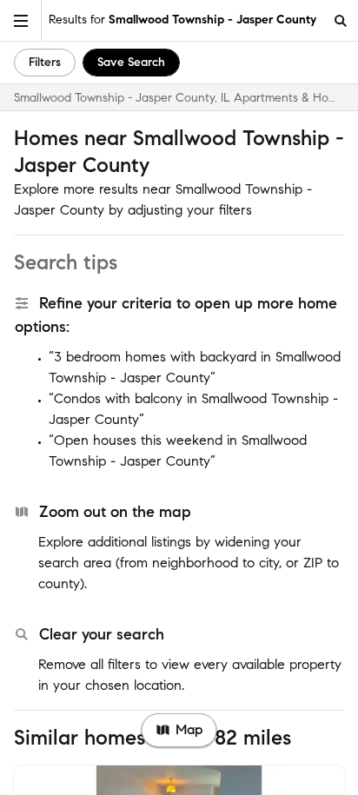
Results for (182, 19)
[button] (21, 20)
